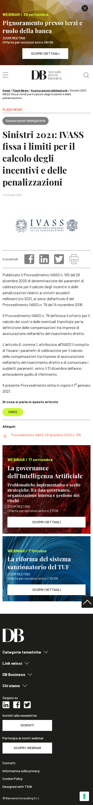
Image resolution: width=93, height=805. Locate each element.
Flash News (21, 90)
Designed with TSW (17, 787)
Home (6, 90)
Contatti (8, 763)
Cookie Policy (12, 779)
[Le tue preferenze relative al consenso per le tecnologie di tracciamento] (84, 796)
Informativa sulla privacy (21, 771)
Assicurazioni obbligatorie (49, 90)
